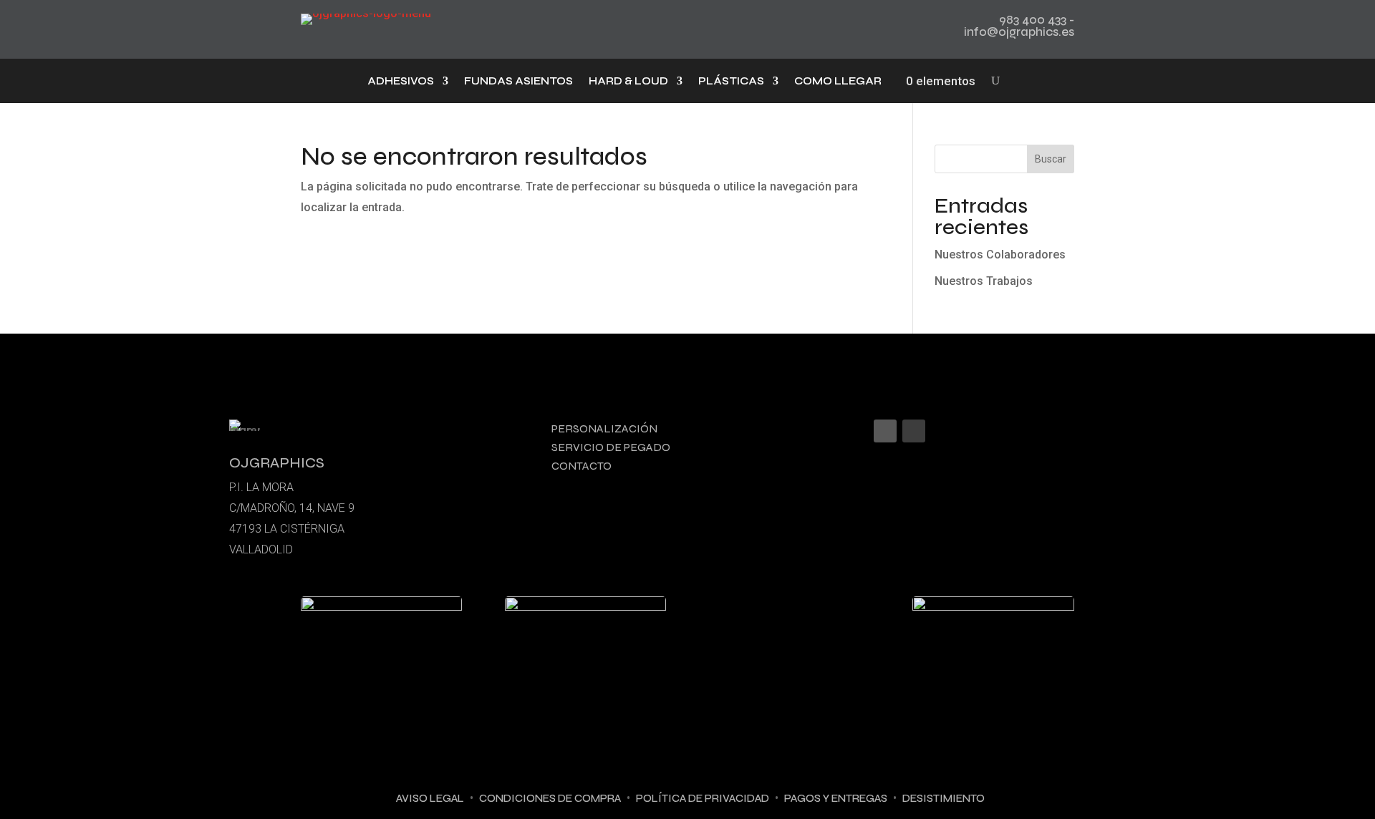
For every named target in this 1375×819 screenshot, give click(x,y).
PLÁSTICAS (731, 81)
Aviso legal (430, 798)
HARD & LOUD (628, 81)
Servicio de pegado (610, 447)
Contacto (581, 465)
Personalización (604, 428)
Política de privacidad (702, 798)
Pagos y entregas (835, 798)
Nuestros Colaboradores (1000, 254)
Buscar (1050, 159)
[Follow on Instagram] (885, 431)
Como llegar (838, 81)
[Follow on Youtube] (913, 431)
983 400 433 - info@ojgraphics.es (1019, 25)
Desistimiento (943, 798)
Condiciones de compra (550, 798)
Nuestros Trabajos (984, 281)
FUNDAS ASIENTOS (518, 81)
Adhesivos (400, 81)
